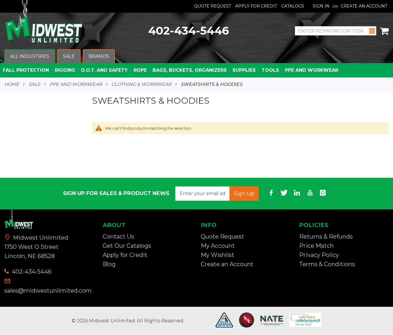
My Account (218, 245)
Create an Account (364, 6)
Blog (109, 264)
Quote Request (212, 6)
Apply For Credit (256, 6)
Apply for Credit (125, 254)
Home (11, 84)
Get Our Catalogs (127, 245)
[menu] (196, 63)
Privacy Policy (319, 254)
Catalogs (292, 6)
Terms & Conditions (327, 264)
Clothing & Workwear (141, 84)
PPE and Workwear (75, 84)
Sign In (321, 6)
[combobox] (335, 30)
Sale (34, 84)
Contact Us (118, 236)
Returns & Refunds (326, 236)
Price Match (316, 245)
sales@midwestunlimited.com (47, 290)
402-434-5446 (188, 30)
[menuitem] (29, 56)
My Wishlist (217, 254)
